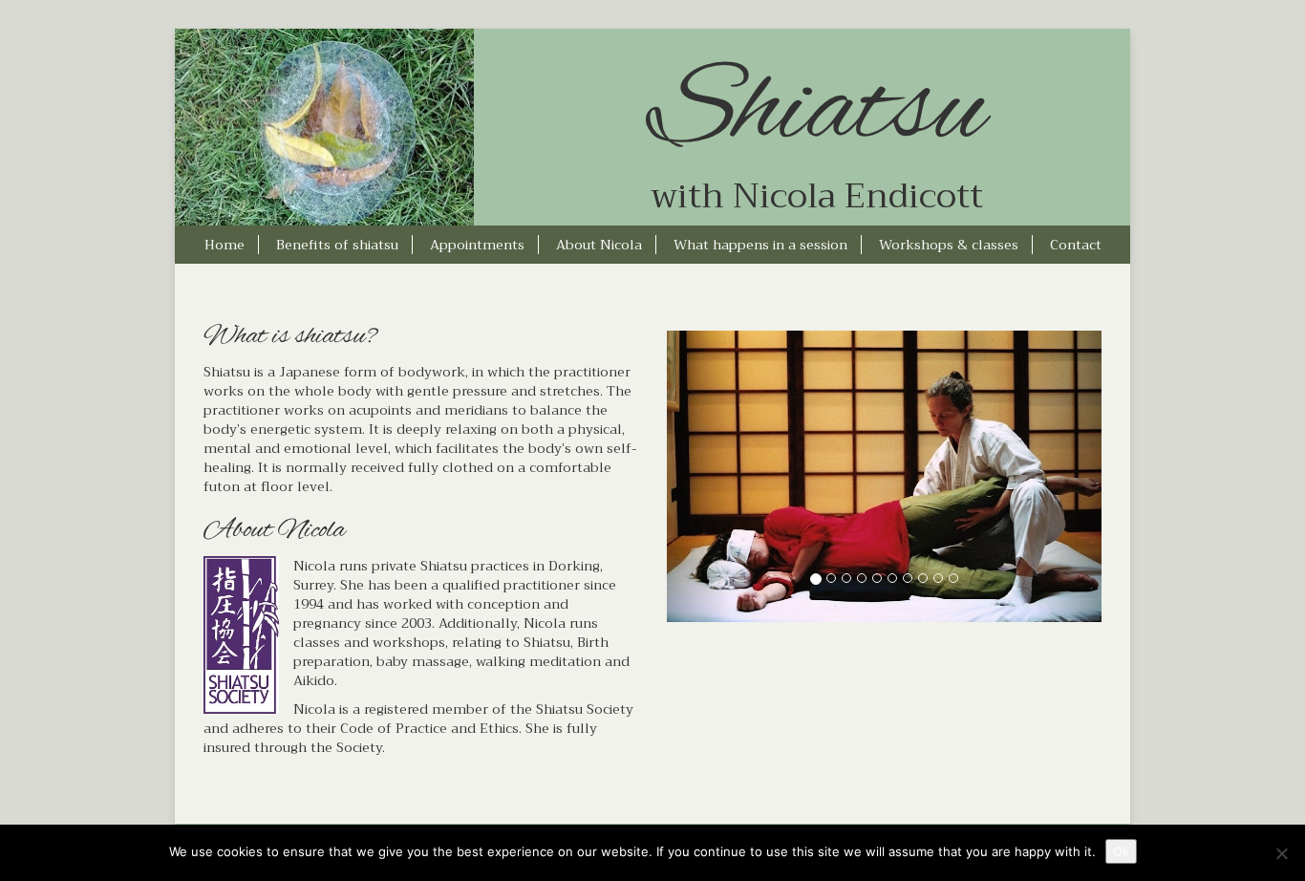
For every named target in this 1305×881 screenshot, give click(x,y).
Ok (1121, 851)
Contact (1076, 244)
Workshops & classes (948, 244)
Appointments (477, 244)
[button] (699, 476)
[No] (1281, 853)
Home (224, 244)
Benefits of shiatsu (337, 244)
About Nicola (599, 244)
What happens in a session (760, 244)
